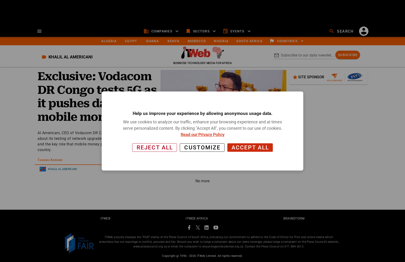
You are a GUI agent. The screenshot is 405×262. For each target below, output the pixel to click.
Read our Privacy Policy (203, 134)
